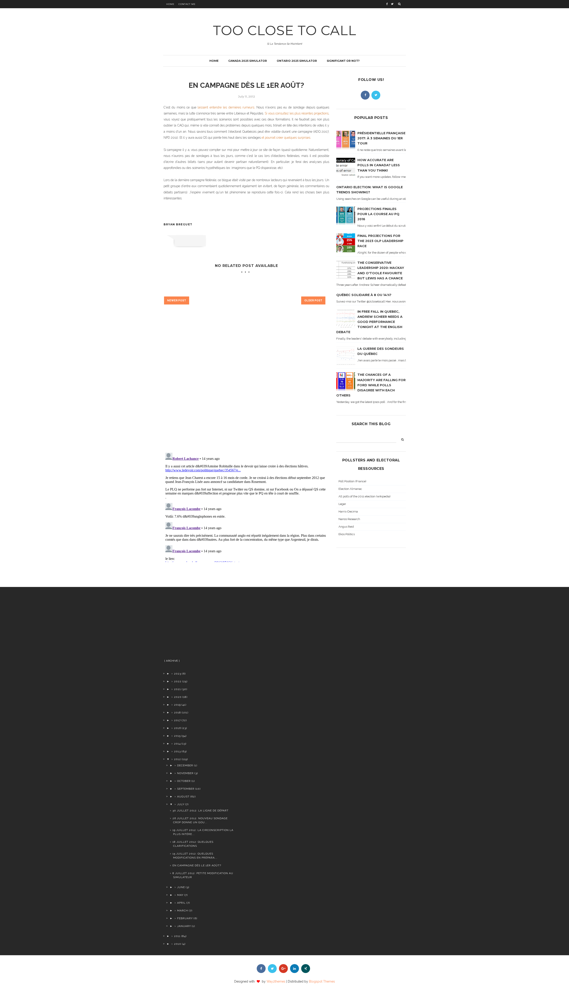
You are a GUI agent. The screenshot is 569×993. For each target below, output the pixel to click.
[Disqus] (246, 385)
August (183, 796)
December (185, 765)
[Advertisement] (198, 625)
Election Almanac (350, 488)
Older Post (313, 300)
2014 (177, 743)
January (184, 926)
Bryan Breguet (178, 224)
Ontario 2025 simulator (297, 60)
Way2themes (275, 981)
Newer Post (176, 300)
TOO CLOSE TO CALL (284, 30)
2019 (177, 704)
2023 (177, 673)
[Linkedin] (294, 968)
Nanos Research (349, 519)
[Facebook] (365, 95)
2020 (178, 697)
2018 (177, 712)
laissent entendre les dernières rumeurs (226, 107)
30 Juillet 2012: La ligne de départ (200, 810)
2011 (177, 936)
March (182, 910)
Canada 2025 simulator (247, 60)
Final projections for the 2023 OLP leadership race (380, 241)
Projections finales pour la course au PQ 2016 (378, 214)
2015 (177, 735)
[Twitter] (375, 95)
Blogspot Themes (322, 981)
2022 (177, 681)
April (181, 902)
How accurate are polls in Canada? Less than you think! (378, 165)
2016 (177, 728)
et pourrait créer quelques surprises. (286, 137)
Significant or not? (343, 60)
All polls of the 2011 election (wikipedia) (365, 496)
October (184, 781)
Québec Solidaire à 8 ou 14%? (363, 295)
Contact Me (187, 4)
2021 (177, 689)
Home (170, 4)
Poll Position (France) (352, 481)
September (185, 788)
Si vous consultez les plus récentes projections (297, 113)
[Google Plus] (283, 968)
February (185, 918)
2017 (177, 720)
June (181, 887)
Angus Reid (346, 526)
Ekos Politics (347, 534)
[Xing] (305, 968)
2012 (177, 759)
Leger (342, 504)
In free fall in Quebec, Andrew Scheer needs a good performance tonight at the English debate (369, 322)
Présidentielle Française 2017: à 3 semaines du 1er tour (381, 138)
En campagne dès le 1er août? (196, 865)
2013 (177, 751)
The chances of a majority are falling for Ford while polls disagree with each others (371, 385)
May (180, 895)
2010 (177, 943)
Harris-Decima (348, 511)
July (180, 804)
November (185, 773)
